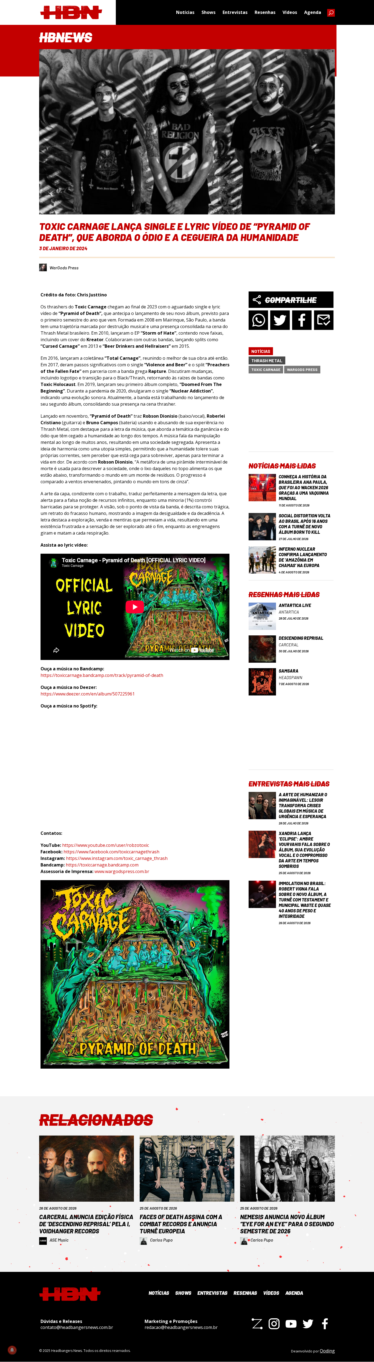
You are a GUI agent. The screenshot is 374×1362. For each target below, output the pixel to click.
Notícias (185, 12)
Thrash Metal (267, 360)
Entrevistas (235, 12)
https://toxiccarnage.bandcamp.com (102, 865)
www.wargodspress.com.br (121, 871)
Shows (208, 12)
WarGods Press (64, 267)
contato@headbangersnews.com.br (77, 1327)
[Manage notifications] (12, 1350)
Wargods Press (302, 369)
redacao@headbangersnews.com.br (181, 1327)
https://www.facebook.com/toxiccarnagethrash (111, 852)
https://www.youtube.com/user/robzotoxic (105, 845)
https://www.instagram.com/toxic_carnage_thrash (117, 858)
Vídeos (290, 12)
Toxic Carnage (265, 369)
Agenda (312, 12)
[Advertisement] (291, 417)
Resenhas (265, 12)
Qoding (327, 1351)
